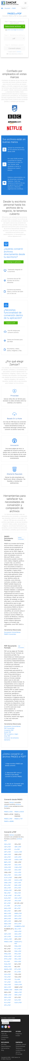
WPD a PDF (18, 995)
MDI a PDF (7, 911)
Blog (2, 1050)
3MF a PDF (18, 847)
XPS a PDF (7, 1005)
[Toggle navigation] (25, 3)
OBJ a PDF (18, 929)
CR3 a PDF (18, 870)
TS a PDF (17, 979)
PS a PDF (7, 961)
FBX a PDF (18, 893)
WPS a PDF (7, 997)
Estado (18, 1035)
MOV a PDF (7, 916)
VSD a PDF (7, 984)
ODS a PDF (18, 934)
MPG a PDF (18, 918)
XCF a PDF (7, 1000)
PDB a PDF (18, 946)
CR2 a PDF (7, 870)
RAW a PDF (7, 966)
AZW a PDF (7, 859)
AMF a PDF (7, 854)
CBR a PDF (7, 864)
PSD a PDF (18, 961)
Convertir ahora (14, 48)
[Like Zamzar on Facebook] (2, 1027)
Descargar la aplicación (14, 262)
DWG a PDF (7, 882)
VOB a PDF (18, 982)
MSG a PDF (7, 923)
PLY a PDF (18, 948)
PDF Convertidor (21, 646)
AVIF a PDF (18, 857)
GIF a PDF (18, 895)
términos (19, 51)
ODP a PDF (7, 934)
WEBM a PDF (8, 989)
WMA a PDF (18, 992)
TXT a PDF (7, 982)
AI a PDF (17, 849)
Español (24, 8)
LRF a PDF (18, 906)
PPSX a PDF (7, 956)
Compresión (4, 1037)
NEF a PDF (7, 926)
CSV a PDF (18, 872)
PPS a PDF (18, 954)
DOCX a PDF (18, 880)
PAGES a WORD (9, 821)
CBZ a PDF (18, 864)
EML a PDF (7, 888)
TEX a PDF (7, 977)
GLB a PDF (7, 898)
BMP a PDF (7, 862)
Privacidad (19, 1054)
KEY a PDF (7, 903)
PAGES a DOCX (19, 811)
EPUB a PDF (8, 890)
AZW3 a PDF (18, 859)
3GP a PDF (7, 847)
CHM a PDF (18, 867)
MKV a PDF (7, 913)
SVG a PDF (7, 974)
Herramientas (5, 1048)
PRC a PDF (18, 959)
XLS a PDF (7, 1002)
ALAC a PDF (18, 852)
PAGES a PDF (8, 819)
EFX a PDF (7, 885)
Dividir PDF (7, 732)
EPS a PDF (18, 888)
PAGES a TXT (19, 819)
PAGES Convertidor (21, 538)
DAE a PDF (7, 875)
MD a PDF (18, 908)
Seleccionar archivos (13, 26)
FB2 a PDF (7, 893)
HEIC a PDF (18, 898)
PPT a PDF (18, 956)
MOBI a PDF (18, 913)
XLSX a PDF (18, 1002)
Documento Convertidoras (12, 632)
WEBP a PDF (18, 989)
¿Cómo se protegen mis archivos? (15, 29)
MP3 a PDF (18, 916)
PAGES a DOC (8, 811)
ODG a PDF (18, 931)
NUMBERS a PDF (20, 926)
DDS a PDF (18, 875)
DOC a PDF (7, 880)
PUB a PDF (7, 964)
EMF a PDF (18, 885)
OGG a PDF (18, 936)
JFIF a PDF (7, 900)
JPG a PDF (18, 900)
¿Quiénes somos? (21, 1044)
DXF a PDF (18, 882)
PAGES (14, 8)
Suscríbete (5, 1023)
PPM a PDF (7, 954)
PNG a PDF (18, 951)
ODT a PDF (7, 936)
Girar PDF (7, 736)
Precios (3, 1039)
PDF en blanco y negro (11, 734)
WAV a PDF (7, 987)
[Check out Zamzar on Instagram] (9, 1027)
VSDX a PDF (18, 984)
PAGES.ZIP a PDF (18, 942)
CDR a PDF (7, 867)
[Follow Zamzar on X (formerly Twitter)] (6, 1027)
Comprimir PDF (9, 730)
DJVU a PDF (8, 877)
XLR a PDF (18, 1000)
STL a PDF (18, 972)
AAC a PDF (7, 849)
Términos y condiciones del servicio (20, 1050)
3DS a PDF (7, 844)
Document (7, 8)
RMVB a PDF (8, 969)
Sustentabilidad (20, 1046)
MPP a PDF (7, 921)
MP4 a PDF (7, 918)
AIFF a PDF (7, 852)
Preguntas (19, 1033)
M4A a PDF (7, 908)
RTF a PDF (18, 969)
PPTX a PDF (7, 959)
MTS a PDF (18, 923)
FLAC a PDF (8, 895)
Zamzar (11, 802)
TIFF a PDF (7, 979)
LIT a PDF (7, 906)
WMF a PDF (7, 995)
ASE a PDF (7, 857)
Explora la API (11, 323)
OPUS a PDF (8, 939)
